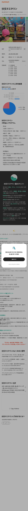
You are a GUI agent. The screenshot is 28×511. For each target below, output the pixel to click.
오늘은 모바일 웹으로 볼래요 (14, 264)
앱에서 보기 (14, 259)
